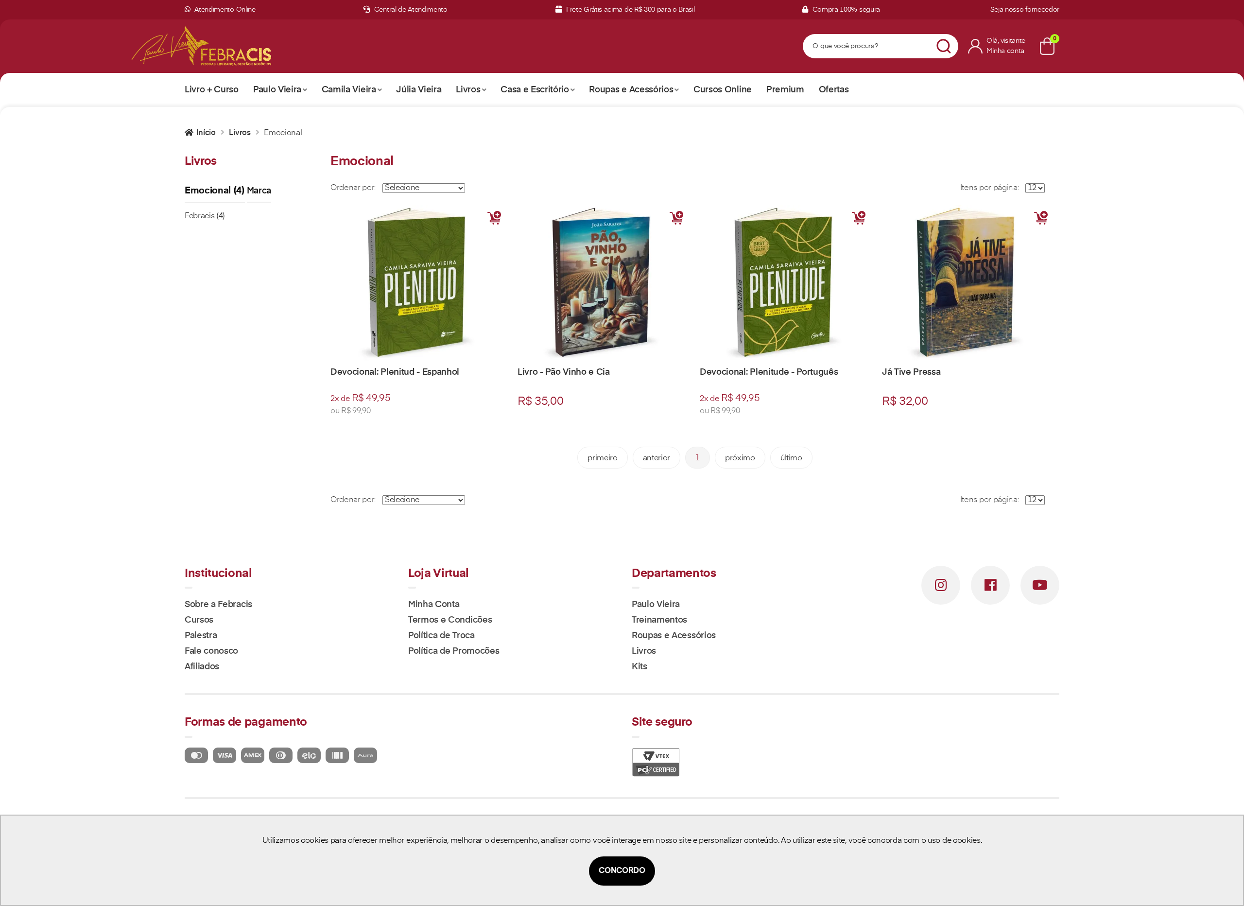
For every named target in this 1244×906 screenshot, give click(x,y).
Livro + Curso (212, 90)
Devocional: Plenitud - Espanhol (394, 372)
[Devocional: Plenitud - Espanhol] (419, 283)
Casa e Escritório (535, 90)
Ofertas (834, 90)
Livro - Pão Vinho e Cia (564, 372)
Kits (639, 666)
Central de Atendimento (409, 9)
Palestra (201, 635)
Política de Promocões (453, 651)
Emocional (283, 133)
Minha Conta (433, 604)
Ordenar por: (353, 188)
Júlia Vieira (418, 90)
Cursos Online (722, 90)
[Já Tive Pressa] (968, 283)
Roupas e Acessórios (631, 90)
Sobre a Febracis (218, 604)
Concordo (622, 871)
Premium (785, 90)
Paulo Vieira (277, 90)
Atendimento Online (224, 9)
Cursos (199, 620)
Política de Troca (441, 635)
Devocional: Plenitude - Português (769, 372)
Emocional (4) (215, 190)
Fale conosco (211, 651)
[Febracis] (228, 46)
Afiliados (202, 666)
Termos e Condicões (450, 620)
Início (206, 133)
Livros (468, 90)
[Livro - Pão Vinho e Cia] (604, 283)
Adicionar (494, 217)
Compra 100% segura (845, 9)
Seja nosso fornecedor (1024, 9)
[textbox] (868, 46)
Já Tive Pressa (911, 372)
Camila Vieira (349, 90)
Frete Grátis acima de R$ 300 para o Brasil (629, 9)
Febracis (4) (205, 216)
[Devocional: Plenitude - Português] (786, 283)
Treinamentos (659, 620)
